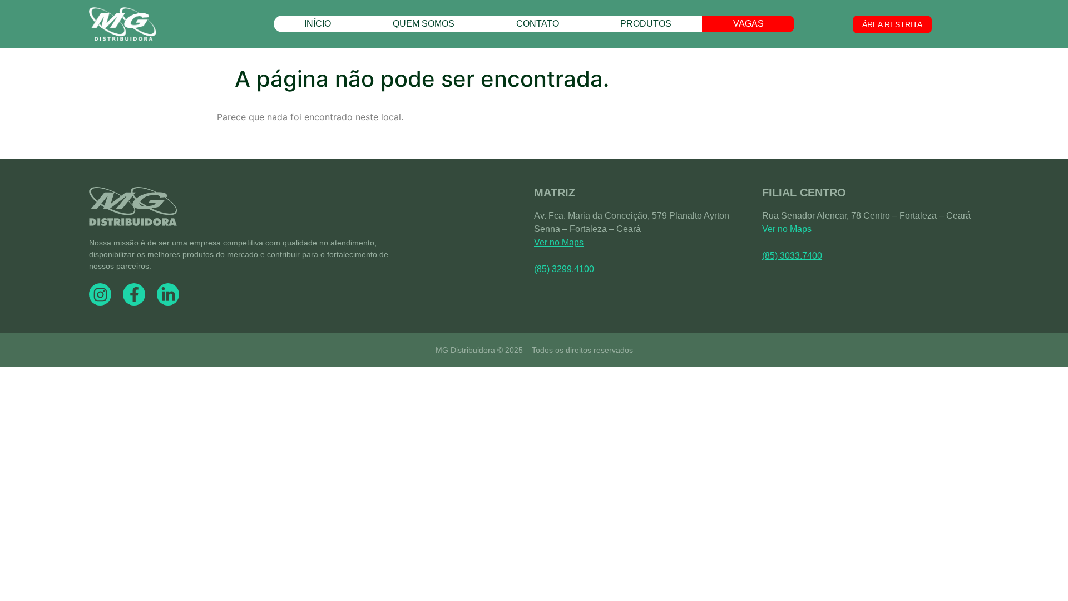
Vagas (748, 23)
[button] (892, 24)
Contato (537, 23)
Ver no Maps (559, 242)
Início (317, 23)
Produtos (645, 23)
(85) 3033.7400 (792, 255)
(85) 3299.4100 (564, 269)
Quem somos (423, 23)
